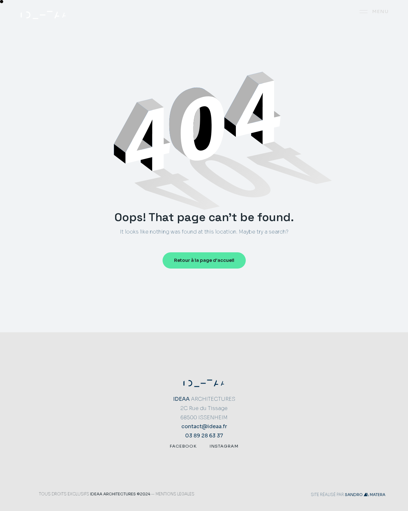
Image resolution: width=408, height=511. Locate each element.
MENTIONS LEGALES (175, 494)
